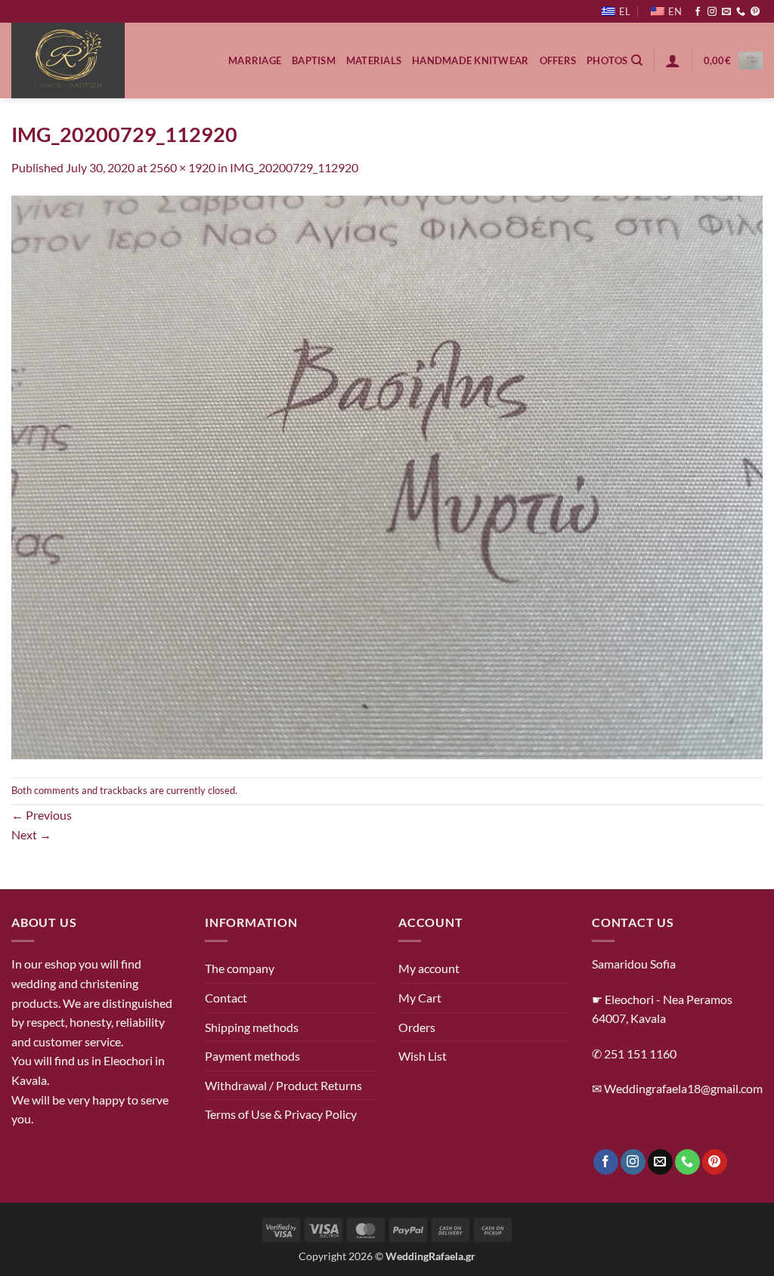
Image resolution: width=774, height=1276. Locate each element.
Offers (558, 60)
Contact (226, 997)
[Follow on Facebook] (697, 12)
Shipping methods (252, 1027)
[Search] (636, 60)
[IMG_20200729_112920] (387, 475)
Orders (416, 1027)
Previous (41, 815)
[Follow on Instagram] (712, 12)
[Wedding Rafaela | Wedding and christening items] (108, 60)
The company (239, 968)
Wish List (422, 1056)
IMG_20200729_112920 (294, 167)
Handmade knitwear (470, 60)
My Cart (419, 997)
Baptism (314, 60)
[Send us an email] (726, 12)
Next (31, 834)
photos (607, 60)
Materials (373, 60)
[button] (672, 60)
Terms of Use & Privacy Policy (281, 1114)
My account (429, 968)
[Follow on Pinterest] (755, 12)
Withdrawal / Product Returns (283, 1085)
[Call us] (740, 12)
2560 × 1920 (182, 167)
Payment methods (252, 1056)
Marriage (254, 60)
